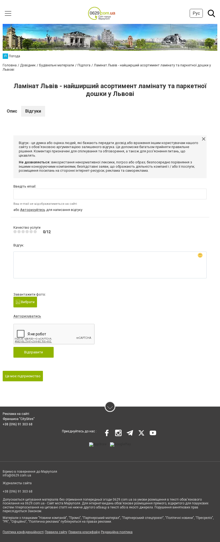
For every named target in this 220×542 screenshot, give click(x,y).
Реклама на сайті (16, 414)
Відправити (33, 352)
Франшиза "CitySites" (19, 419)
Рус (196, 13)
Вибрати (27, 302)
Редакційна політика (117, 532)
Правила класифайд (84, 532)
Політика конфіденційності (23, 532)
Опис (12, 111)
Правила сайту (56, 532)
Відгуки (33, 111)
